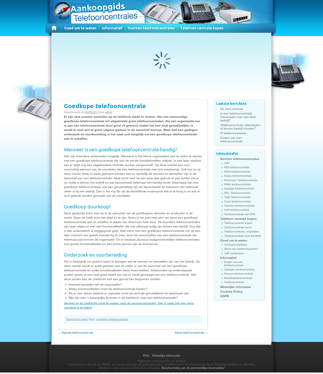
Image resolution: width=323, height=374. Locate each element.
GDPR (224, 296)
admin (109, 112)
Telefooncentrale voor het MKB (242, 236)
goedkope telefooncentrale (112, 319)
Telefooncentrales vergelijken (241, 231)
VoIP (227, 163)
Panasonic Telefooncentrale (241, 180)
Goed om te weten (80, 28)
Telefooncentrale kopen (238, 223)
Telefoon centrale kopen (202, 28)
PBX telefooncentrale (236, 167)
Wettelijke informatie (235, 287)
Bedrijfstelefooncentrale (238, 278)
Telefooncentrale (234, 282)
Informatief (112, 28)
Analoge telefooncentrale (239, 188)
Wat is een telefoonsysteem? (241, 249)
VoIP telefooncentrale (237, 209)
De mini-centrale (231, 109)
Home (54, 28)
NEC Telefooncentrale (237, 193)
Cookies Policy (231, 291)
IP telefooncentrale (233, 133)
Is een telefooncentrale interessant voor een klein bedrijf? (238, 117)
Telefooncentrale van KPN (239, 214)
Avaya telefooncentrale (238, 175)
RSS (146, 355)
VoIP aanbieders (234, 253)
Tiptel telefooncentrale (237, 197)
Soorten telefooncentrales (151, 28)
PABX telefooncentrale (237, 184)
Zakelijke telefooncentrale (239, 269)
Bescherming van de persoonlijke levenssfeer (193, 368)
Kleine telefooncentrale (191, 332)
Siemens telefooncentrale (239, 205)
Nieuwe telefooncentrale (238, 273)
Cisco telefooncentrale (237, 201)
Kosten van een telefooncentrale (231, 139)
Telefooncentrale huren (238, 227)
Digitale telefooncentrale (75, 332)
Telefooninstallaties (235, 244)
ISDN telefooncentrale (237, 171)
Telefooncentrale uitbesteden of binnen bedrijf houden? (240, 126)
